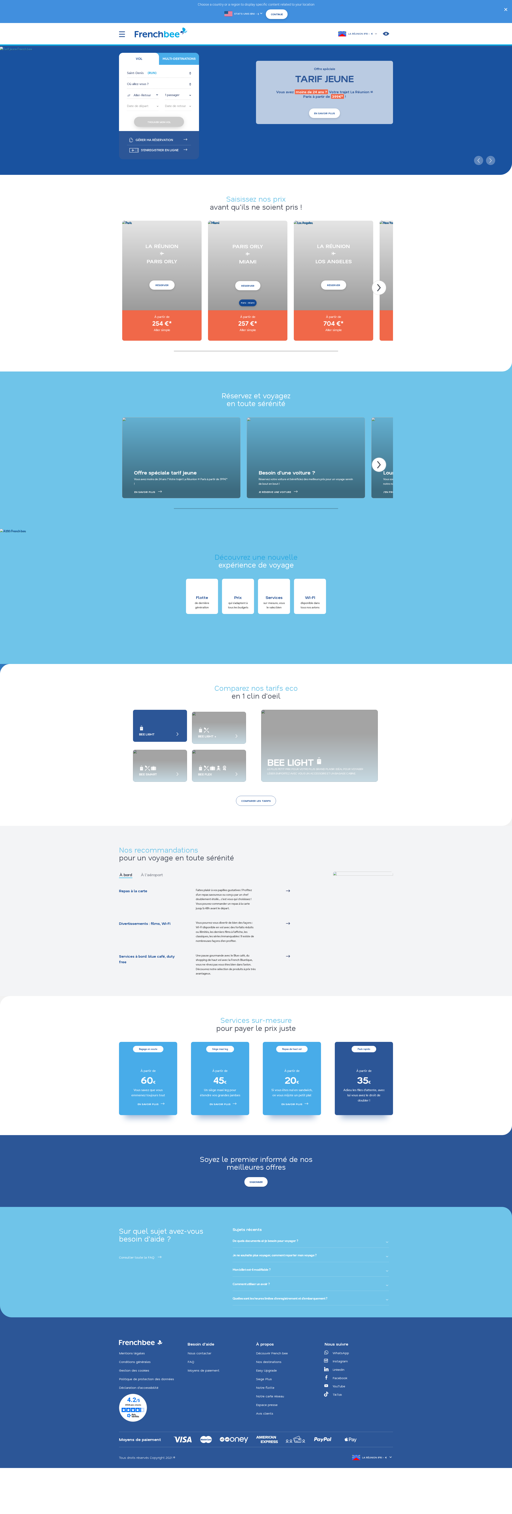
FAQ (191, 1362)
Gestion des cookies (134, 1370)
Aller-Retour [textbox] (142, 95)
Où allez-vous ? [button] (138, 84)
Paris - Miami (248, 303)
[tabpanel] (215, 932)
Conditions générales (135, 1362)
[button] (159, 73)
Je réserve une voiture (275, 492)
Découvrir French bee (272, 1353)
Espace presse (267, 1405)
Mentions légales (132, 1353)
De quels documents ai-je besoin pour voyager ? (265, 1241)
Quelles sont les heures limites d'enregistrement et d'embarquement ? (280, 1298)
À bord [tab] (125, 874)
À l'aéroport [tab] (152, 874)
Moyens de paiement (203, 1370)
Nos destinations (268, 1362)
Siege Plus (264, 1379)
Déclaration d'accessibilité (138, 1387)
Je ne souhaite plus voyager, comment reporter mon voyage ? (274, 1255)
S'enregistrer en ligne (160, 150)
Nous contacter (199, 1353)
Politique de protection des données (146, 1379)
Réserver (162, 285)
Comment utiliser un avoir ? (251, 1284)
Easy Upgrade (266, 1370)
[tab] (139, 59)
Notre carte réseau (270, 1396)
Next (490, 160)
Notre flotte (265, 1387)
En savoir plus (324, 113)
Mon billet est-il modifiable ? (251, 1270)
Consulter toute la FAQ (136, 1257)
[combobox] (142, 95)
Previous (478, 160)
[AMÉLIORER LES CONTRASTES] (386, 34)
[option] (148, 1078)
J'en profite (391, 492)
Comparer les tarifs (256, 800)
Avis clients (264, 1413)
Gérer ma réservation (154, 140)
